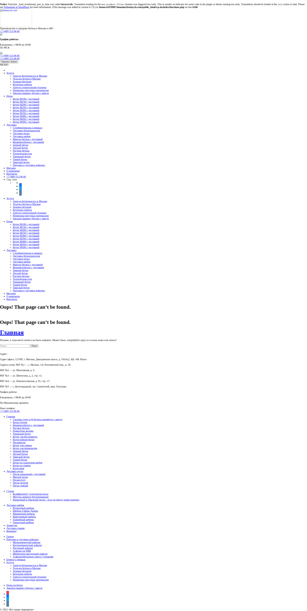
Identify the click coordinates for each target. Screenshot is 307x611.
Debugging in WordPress (16, 7)
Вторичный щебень (23, 508)
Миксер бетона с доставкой (28, 139)
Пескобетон (19, 442)
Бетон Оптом (20, 422)
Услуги (10, 73)
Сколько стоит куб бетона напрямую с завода (37, 419)
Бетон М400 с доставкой (26, 116)
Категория (18, 468)
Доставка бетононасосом (26, 130)
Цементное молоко (23, 431)
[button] (4, 64)
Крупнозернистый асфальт (27, 545)
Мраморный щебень (24, 513)
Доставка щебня (21, 136)
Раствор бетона (21, 150)
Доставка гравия (15, 528)
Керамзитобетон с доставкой (28, 142)
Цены (9, 96)
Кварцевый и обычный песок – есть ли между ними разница (46, 499)
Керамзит (11, 531)
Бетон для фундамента (25, 436)
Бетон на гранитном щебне (27, 462)
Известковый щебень (24, 516)
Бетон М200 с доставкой (26, 104)
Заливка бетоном (22, 81)
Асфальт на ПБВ (22, 551)
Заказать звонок (9, 61)
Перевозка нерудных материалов (31, 90)
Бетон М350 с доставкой (26, 113)
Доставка (11, 124)
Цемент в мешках (16, 559)
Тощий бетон (20, 159)
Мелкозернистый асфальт (26, 542)
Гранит (10, 536)
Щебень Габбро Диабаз (25, 511)
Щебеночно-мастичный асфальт (30, 553)
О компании (13, 171)
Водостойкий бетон (23, 439)
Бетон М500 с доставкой (26, 122)
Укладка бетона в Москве (27, 78)
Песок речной (20, 482)
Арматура (11, 525)
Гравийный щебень (23, 519)
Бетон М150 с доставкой (26, 101)
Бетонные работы (22, 84)
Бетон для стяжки (22, 445)
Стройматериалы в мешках (27, 127)
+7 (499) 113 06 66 (10, 31)
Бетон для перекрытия (25, 448)
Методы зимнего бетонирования (30, 497)
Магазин (11, 168)
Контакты (11, 173)
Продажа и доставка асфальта (29, 165)
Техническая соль (22, 153)
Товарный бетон (22, 156)
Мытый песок (20, 477)
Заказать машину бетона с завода (31, 93)
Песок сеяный (20, 485)
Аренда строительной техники (29, 87)
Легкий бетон (20, 148)
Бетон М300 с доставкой (26, 110)
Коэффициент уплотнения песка (30, 494)
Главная (12, 332)
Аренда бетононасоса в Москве (30, 76)
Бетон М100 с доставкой (26, 99)
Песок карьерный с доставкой (29, 474)
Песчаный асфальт (23, 548)
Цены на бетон (14, 585)
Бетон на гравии (22, 465)
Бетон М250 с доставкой (26, 107)
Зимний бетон (20, 145)
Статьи (10, 491)
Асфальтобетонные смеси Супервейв (33, 556)
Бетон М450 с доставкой (26, 119)
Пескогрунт (19, 480)
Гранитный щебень (23, 522)
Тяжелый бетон (21, 162)
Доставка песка (21, 133)
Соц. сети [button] (11, 179)
